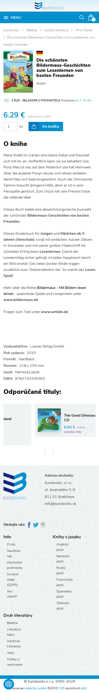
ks (21, 126)
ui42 (84, 688)
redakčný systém (35, 688)
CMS (61, 688)
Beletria (32, 30)
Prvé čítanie (84, 30)
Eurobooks (11, 30)
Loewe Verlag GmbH (47, 346)
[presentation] (45, 453)
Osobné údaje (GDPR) (12, 579)
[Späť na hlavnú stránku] (49, 5)
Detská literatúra (57, 30)
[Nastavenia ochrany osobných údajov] (8, 684)
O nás (11, 544)
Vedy (10, 653)
